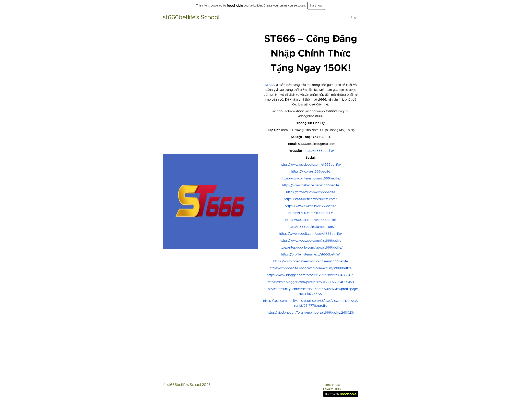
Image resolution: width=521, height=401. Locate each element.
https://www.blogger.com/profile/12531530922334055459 (310, 275)
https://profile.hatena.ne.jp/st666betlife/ (310, 254)
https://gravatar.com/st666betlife (310, 192)
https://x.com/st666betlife (310, 171)
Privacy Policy (332, 389)
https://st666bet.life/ (318, 150)
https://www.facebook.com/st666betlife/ (310, 164)
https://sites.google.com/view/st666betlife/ (311, 247)
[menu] (353, 17)
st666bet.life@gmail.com (316, 144)
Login (354, 17)
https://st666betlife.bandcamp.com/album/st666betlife (310, 268)
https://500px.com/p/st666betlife (310, 220)
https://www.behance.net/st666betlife (310, 185)
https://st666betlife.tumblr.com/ (311, 226)
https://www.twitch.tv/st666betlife (310, 206)
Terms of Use (331, 385)
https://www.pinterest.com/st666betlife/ (310, 178)
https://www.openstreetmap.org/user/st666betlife (310, 261)
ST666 (270, 85)
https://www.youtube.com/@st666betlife (310, 240)
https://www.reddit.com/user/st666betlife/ (310, 233)
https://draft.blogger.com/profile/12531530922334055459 (310, 282)
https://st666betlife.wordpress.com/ (310, 199)
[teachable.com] (235, 5)
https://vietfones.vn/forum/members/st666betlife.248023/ (311, 312)
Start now (316, 5)
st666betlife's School (191, 17)
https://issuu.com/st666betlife (310, 213)
